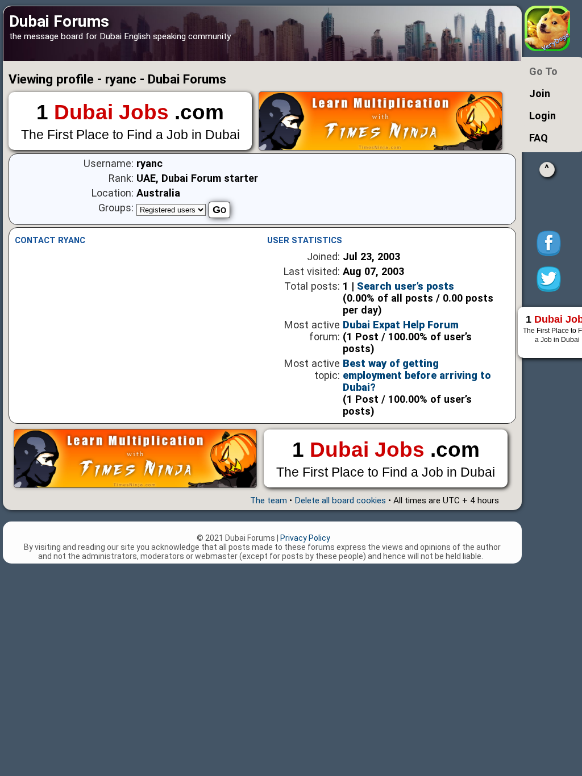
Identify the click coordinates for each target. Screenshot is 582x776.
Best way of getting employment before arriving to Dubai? (417, 375)
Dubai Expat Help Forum (401, 325)
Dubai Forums (59, 21)
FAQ (538, 138)
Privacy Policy (305, 538)
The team (268, 500)
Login (542, 116)
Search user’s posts (405, 286)
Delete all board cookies (340, 500)
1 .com (130, 122)
